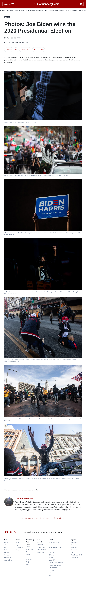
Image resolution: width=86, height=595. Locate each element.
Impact (18, 545)
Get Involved (59, 518)
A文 (16, 49)
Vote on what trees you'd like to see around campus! (36, 10)
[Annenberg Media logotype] (47, 4)
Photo (7, 17)
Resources (7, 557)
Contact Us (47, 518)
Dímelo (51, 555)
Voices (51, 575)
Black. (51, 550)
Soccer (73, 552)
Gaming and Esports (56, 562)
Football (74, 550)
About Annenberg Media (32, 518)
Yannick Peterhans (14, 38)
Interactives (53, 567)
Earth (51, 557)
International (41, 549)
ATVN (17, 542)
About (6, 542)
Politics (51, 570)
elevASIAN (52, 560)
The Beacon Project (55, 547)
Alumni (6, 545)
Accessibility (8, 560)
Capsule (52, 552)
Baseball (74, 542)
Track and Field (76, 555)
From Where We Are (29, 549)
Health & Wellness (55, 565)
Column (74, 547)
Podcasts (29, 559)
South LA (40, 552)
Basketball (74, 545)
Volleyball (74, 557)
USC (50, 573)
